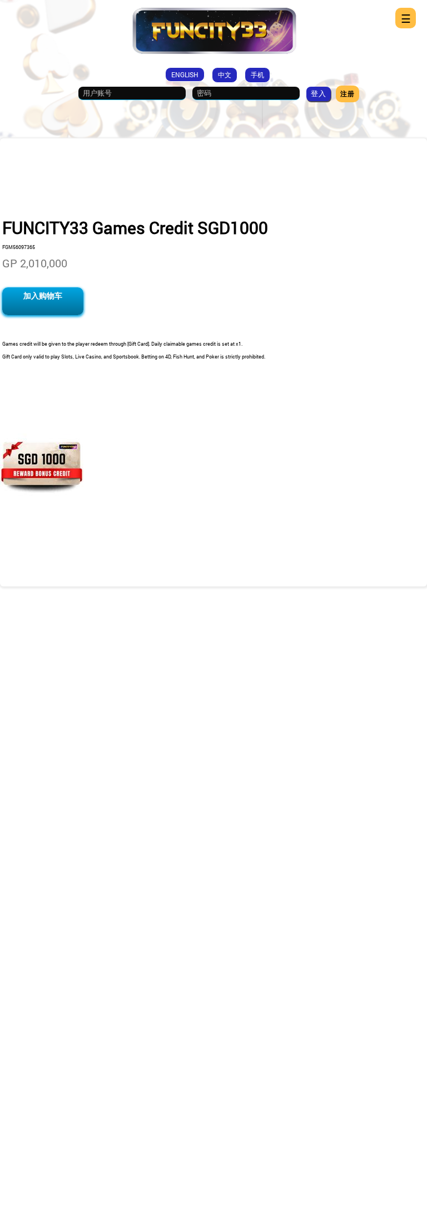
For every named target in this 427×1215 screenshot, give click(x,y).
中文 (224, 74)
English (184, 74)
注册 (347, 93)
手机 (257, 74)
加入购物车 (42, 295)
